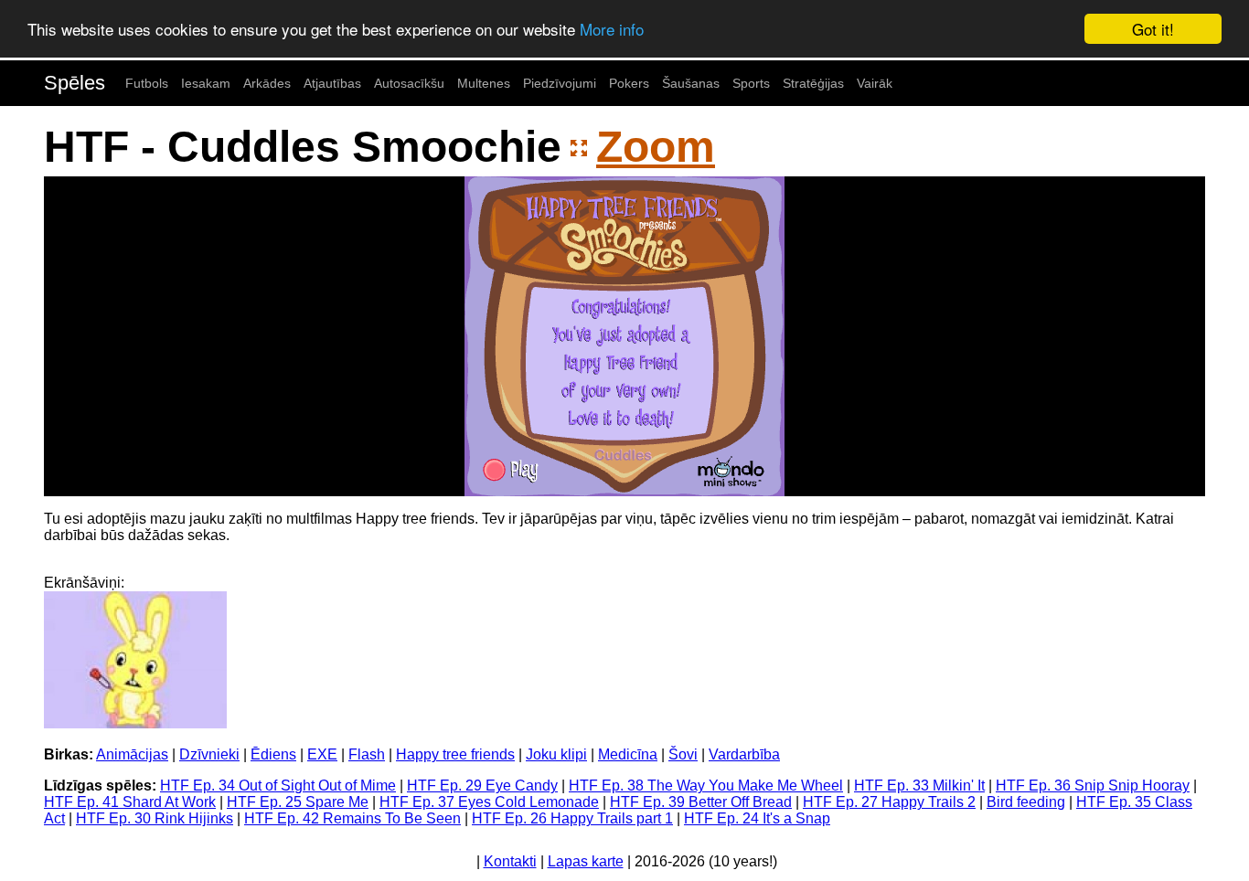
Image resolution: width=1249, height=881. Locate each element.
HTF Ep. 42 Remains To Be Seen (352, 818)
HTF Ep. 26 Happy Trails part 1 (572, 818)
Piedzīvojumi (559, 83)
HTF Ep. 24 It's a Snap (757, 818)
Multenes (483, 83)
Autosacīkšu (409, 83)
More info (612, 29)
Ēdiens (273, 754)
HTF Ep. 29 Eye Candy (482, 785)
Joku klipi (556, 754)
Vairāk (874, 83)
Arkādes (267, 83)
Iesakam (205, 83)
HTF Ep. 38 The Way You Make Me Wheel (706, 785)
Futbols (146, 83)
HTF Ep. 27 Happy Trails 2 (889, 802)
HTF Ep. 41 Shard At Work (130, 802)
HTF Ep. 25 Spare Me (297, 802)
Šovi (683, 754)
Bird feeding (1026, 802)
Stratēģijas (813, 83)
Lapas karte (586, 861)
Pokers (629, 83)
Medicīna (627, 754)
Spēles (74, 82)
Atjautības (332, 83)
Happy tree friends (455, 754)
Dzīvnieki (209, 754)
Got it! (1153, 28)
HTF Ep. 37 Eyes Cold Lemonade (489, 802)
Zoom (655, 146)
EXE (322, 754)
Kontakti (510, 861)
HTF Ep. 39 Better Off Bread (701, 802)
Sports (751, 83)
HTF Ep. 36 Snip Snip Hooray (1093, 785)
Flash (366, 754)
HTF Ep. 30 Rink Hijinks (154, 818)
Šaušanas (691, 83)
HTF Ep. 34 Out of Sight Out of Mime (278, 785)
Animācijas (132, 754)
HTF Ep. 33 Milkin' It (919, 785)
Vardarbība (744, 754)
